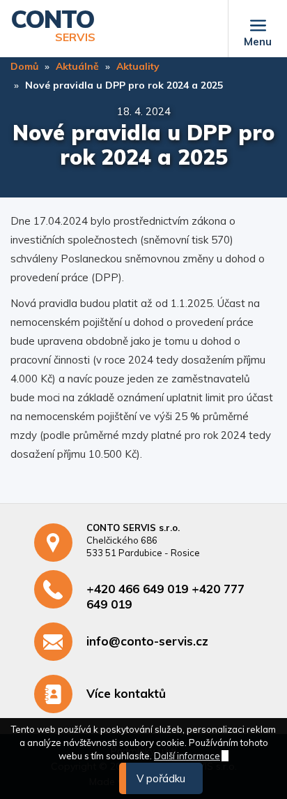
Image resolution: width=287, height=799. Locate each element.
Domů (24, 66)
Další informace (187, 755)
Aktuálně (77, 66)
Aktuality (138, 66)
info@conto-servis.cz (147, 641)
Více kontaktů (126, 693)
